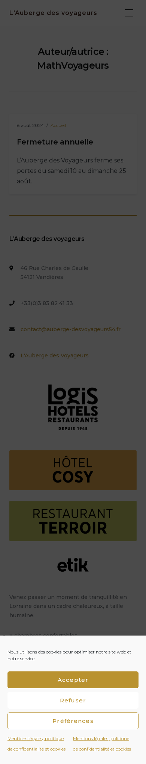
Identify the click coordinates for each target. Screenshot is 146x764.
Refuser (73, 700)
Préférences (72, 720)
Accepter (73, 679)
